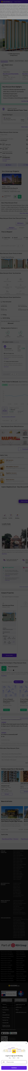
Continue (14, 1067)
